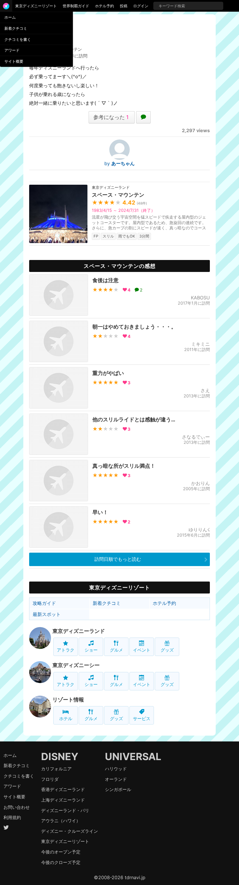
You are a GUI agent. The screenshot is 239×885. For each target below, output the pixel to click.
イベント (141, 650)
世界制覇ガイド (76, 6)
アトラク (65, 650)
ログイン (140, 6)
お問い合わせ (16, 807)
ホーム (10, 17)
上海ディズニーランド (63, 800)
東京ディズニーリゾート (36, 6)
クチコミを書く (17, 39)
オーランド (116, 779)
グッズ (167, 650)
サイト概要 (13, 61)
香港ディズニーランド (63, 789)
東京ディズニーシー (76, 665)
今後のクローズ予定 (60, 862)
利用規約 (12, 817)
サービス (141, 718)
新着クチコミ (15, 28)
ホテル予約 (104, 6)
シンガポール (118, 789)
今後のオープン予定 (60, 852)
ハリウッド (116, 768)
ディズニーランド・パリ (65, 810)
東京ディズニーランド (78, 631)
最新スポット (47, 614)
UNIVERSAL (133, 756)
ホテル (65, 718)
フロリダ (50, 779)
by (119, 163)
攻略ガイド (44, 603)
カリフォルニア (56, 768)
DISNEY (59, 756)
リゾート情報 (68, 700)
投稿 (123, 6)
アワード (12, 50)
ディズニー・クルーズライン (69, 831)
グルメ (116, 650)
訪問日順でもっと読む (117, 559)
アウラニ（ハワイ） (60, 820)
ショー (91, 650)
